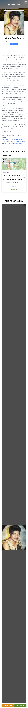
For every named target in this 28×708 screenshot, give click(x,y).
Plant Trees (14, 189)
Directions (14, 186)
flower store (18, 143)
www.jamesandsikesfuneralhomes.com (12, 139)
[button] (14, 162)
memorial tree (20, 141)
